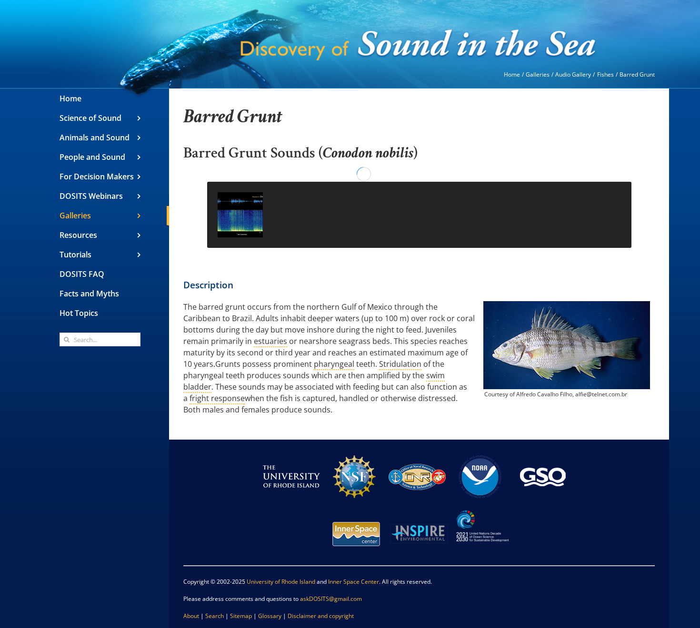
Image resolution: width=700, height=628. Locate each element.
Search (214, 616)
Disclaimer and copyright (321, 616)
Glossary (269, 616)
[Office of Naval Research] (417, 452)
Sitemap (241, 616)
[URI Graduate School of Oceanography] (542, 452)
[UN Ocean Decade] (481, 509)
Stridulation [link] (400, 364)
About (191, 616)
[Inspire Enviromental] (419, 509)
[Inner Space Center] (356, 509)
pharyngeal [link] (334, 364)
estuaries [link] (270, 341)
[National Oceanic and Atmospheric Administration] (480, 452)
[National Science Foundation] (354, 452)
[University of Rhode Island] (291, 452)
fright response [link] (217, 398)
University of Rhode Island (281, 582)
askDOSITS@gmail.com (331, 599)
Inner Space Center (353, 582)
